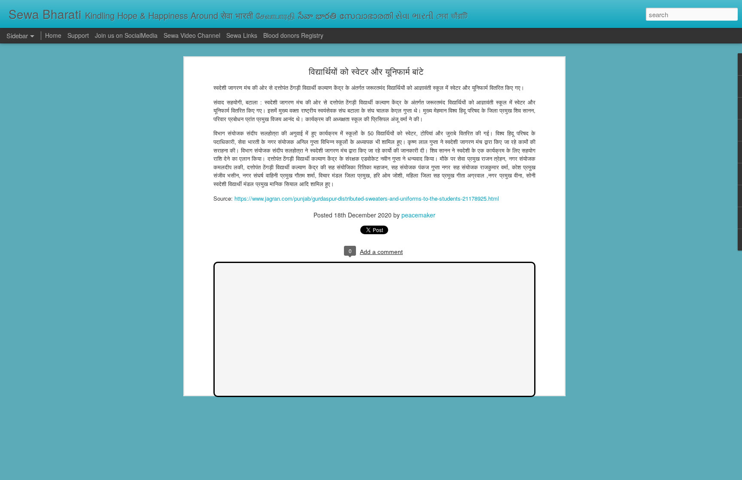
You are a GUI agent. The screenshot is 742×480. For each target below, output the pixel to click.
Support (78, 35)
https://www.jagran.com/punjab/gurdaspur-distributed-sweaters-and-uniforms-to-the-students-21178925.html (366, 198)
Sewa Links (242, 35)
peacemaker (418, 215)
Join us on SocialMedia (126, 35)
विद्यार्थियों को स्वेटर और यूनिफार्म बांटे (366, 71)
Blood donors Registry (293, 35)
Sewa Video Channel (192, 35)
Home (53, 35)
